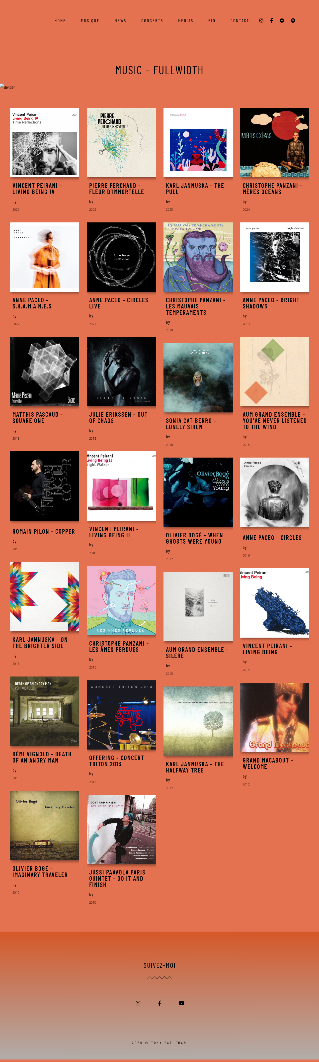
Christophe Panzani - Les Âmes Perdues (119, 646)
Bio (212, 20)
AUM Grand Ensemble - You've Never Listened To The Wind (275, 420)
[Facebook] (159, 1003)
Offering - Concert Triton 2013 (116, 761)
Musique (90, 20)
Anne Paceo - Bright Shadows (271, 303)
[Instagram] (138, 1003)
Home (60, 20)
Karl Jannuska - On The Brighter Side (40, 642)
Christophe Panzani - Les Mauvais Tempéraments (196, 306)
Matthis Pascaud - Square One (37, 417)
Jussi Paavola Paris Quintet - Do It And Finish (117, 878)
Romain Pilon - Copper (43, 531)
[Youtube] (181, 1003)
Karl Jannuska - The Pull (195, 188)
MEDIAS (185, 20)
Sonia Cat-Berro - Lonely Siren (191, 423)
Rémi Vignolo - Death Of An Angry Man (42, 757)
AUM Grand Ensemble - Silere (197, 652)
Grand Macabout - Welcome (268, 763)
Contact (240, 20)
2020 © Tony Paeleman (159, 1043)
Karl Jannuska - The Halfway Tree (195, 767)
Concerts (152, 20)
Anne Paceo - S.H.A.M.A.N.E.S (32, 303)
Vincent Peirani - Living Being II (114, 532)
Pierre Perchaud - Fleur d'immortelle (116, 188)
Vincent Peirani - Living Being (267, 649)
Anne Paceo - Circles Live (119, 303)
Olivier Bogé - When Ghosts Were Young (194, 538)
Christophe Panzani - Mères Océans (273, 188)
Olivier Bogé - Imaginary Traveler (40, 871)
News (120, 20)
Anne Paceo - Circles (272, 537)
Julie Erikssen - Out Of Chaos (118, 417)
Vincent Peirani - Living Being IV (37, 188)
